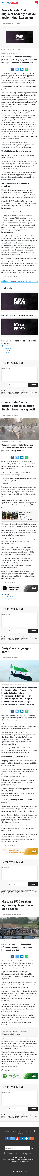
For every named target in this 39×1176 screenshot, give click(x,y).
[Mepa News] (9, 3)
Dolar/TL (8, 350)
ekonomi (8, 348)
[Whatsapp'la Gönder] (26, 69)
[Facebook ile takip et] (7, 1138)
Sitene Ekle (19, 1133)
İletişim (21, 1131)
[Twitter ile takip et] (12, 1138)
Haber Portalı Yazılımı (21, 1171)
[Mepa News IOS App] (28, 1153)
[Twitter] (17, 69)
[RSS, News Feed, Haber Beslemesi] (31, 1138)
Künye (14, 1131)
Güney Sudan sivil (10, 599)
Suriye (16, 657)
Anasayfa (7, 1131)
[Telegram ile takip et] (26, 1138)
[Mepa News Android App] (10, 1153)
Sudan (16, 415)
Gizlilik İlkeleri (29, 1131)
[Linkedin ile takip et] (22, 1138)
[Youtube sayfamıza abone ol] (17, 1138)
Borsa (7, 353)
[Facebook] (12, 69)
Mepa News (7, 23)
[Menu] (36, 2)
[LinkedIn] (21, 69)
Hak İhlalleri (18, 914)
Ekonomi (17, 23)
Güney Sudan (9, 596)
